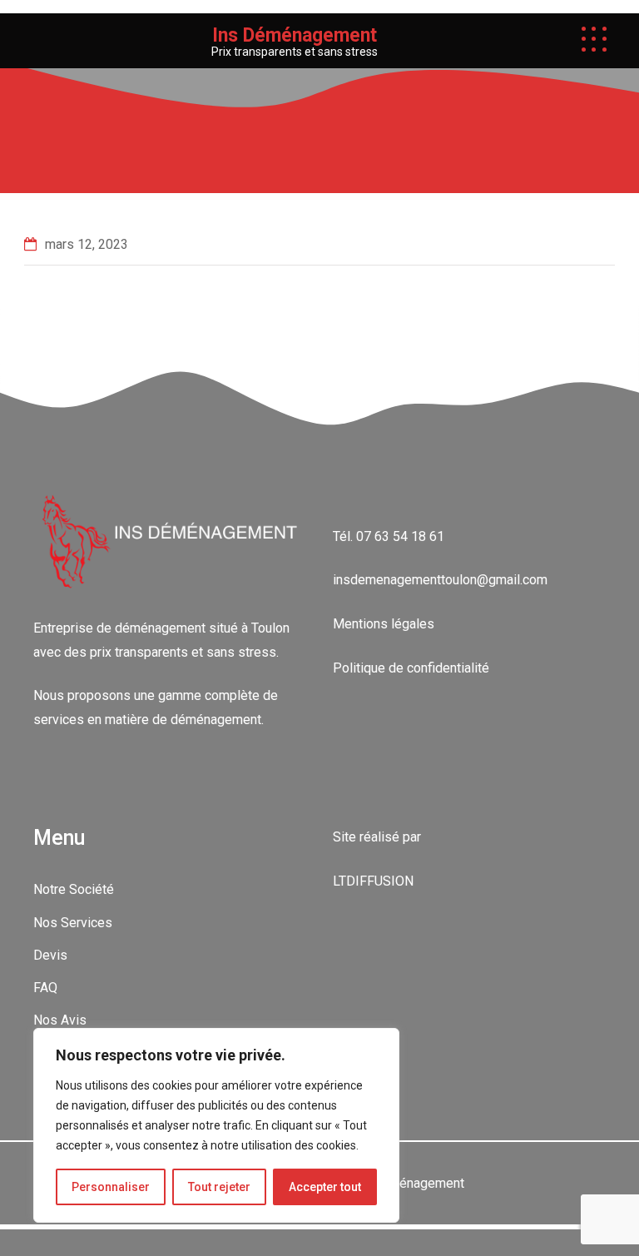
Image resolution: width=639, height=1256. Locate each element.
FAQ (45, 987)
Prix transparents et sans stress (294, 51)
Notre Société (73, 889)
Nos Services (72, 923)
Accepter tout (325, 1187)
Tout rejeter (219, 1187)
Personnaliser (111, 1187)
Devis (50, 955)
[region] (216, 1125)
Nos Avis (60, 1020)
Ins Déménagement (294, 35)
